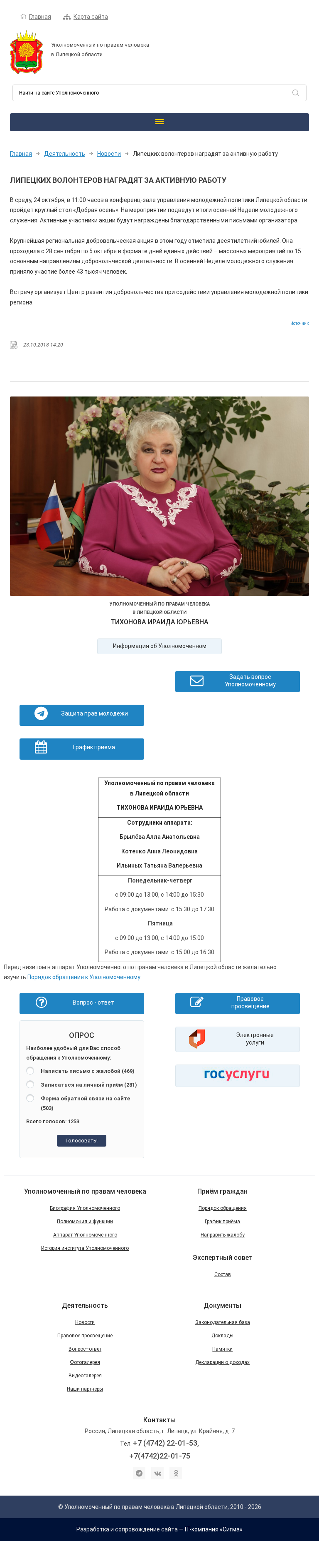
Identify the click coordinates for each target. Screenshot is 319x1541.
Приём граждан (222, 1191)
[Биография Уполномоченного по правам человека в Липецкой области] (159, 497)
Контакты (159, 1420)
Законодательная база (222, 1322)
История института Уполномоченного (85, 1248)
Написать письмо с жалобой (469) (88, 1071)
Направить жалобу (223, 1235)
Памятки (222, 1349)
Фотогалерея (85, 1362)
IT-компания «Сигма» (214, 1529)
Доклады (222, 1336)
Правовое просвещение (85, 1336)
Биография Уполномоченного (85, 1208)
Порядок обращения (223, 1208)
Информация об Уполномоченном (159, 646)
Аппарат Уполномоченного (85, 1235)
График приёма (222, 1221)
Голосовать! (82, 1140)
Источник (299, 323)
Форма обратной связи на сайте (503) (85, 1103)
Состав (222, 1274)
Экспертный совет (223, 1258)
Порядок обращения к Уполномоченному (83, 977)
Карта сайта (91, 16)
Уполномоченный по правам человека (85, 1191)
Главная (40, 16)
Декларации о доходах (222, 1362)
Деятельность (64, 153)
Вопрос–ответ (85, 1349)
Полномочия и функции (85, 1221)
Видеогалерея (85, 1376)
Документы (222, 1305)
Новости (109, 153)
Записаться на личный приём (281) (89, 1085)
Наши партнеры (85, 1389)
